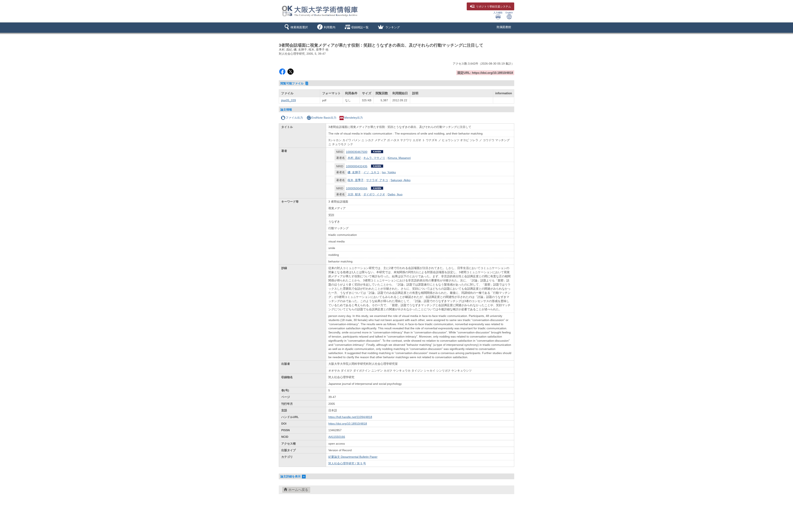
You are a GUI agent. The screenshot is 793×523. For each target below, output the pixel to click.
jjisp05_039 (288, 100)
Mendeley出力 (353, 117)
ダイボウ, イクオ (374, 194)
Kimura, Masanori (399, 157)
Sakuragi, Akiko (401, 180)
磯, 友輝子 (354, 172)
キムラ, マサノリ (374, 157)
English (509, 12)
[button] (295, 27)
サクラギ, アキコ (377, 180)
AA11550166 (336, 436)
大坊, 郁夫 (354, 194)
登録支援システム (493, 6)
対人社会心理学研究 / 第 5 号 (347, 463)
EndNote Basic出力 (323, 117)
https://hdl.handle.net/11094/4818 (350, 417)
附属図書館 (504, 27)
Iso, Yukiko (389, 172)
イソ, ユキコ (371, 172)
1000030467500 (356, 151)
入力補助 (497, 12)
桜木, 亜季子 (356, 180)
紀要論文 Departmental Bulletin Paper (353, 456)
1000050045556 (356, 188)
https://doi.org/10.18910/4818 (347, 423)
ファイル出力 (294, 117)
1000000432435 (356, 166)
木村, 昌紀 (354, 157)
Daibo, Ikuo (395, 194)
